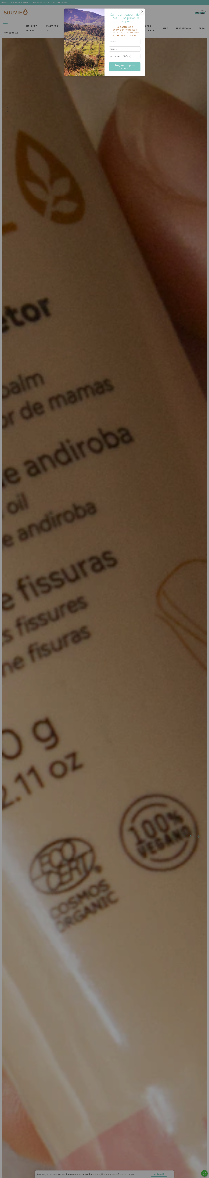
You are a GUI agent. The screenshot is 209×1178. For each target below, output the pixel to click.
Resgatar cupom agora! (125, 67)
